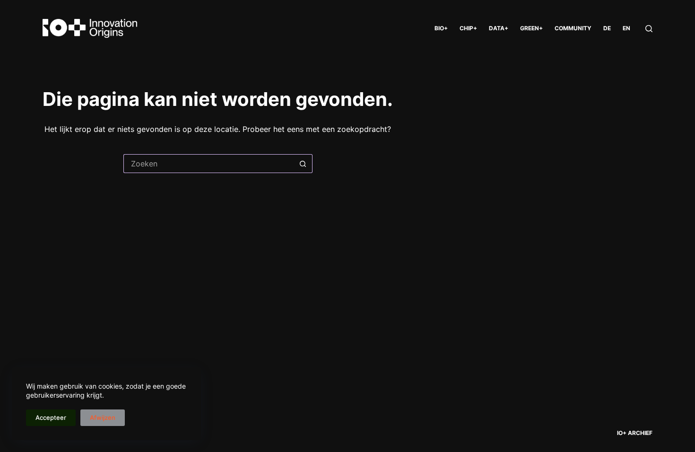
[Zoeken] (648, 28)
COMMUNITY (573, 28)
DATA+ (498, 28)
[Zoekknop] (303, 163)
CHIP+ (468, 28)
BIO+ (441, 28)
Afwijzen (102, 417)
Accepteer (50, 417)
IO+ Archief (634, 432)
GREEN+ (531, 28)
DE (607, 28)
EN (626, 28)
